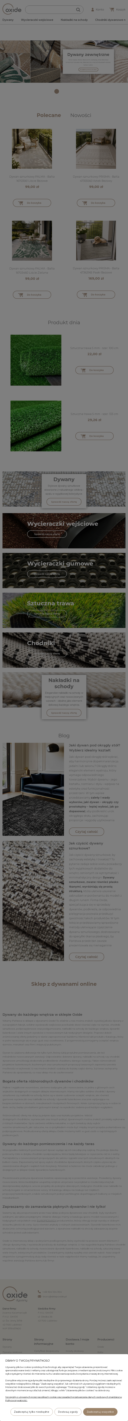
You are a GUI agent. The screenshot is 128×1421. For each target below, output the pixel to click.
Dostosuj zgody (68, 1411)
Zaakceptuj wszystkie (100, 1411)
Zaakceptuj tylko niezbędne (31, 1411)
